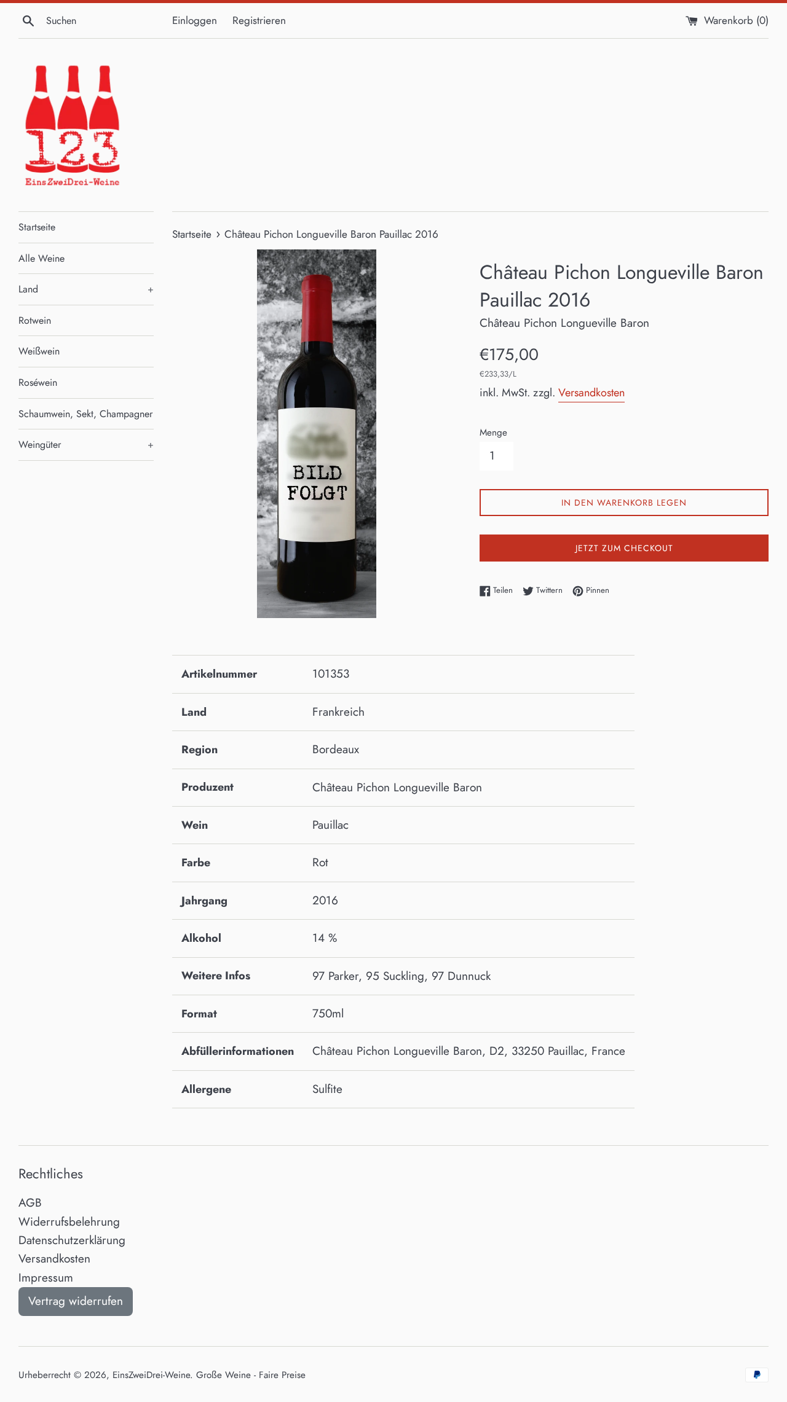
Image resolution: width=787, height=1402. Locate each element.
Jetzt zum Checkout (624, 548)
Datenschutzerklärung (71, 1240)
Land (86, 289)
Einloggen (194, 20)
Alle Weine (41, 258)
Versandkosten (591, 393)
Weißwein (39, 351)
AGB (30, 1202)
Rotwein (34, 320)
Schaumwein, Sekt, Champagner (85, 414)
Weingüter (86, 444)
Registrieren (259, 20)
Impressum (45, 1277)
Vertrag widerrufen (75, 1301)
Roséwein (37, 382)
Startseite (36, 227)
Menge (493, 432)
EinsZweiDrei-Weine (151, 1375)
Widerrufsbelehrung (69, 1221)
